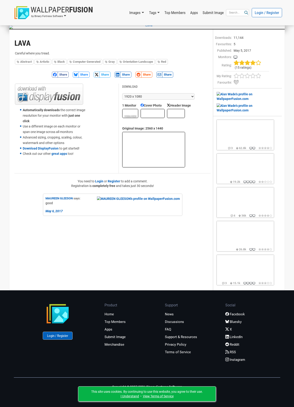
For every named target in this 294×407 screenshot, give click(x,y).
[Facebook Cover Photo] (153, 113)
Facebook (237, 314)
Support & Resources (181, 337)
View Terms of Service (158, 396)
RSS (233, 352)
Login (99, 181)
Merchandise (114, 344)
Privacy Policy (175, 344)
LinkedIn (236, 337)
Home (109, 314)
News (169, 314)
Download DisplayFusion (41, 148)
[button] (54, 13)
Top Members (175, 12)
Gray (111, 61)
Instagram (237, 360)
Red (163, 61)
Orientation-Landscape (138, 61)
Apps (194, 12)
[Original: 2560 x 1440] (153, 149)
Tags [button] (152, 12)
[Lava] (147, 25)
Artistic (44, 61)
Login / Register (267, 12)
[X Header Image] (176, 113)
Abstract (26, 61)
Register (114, 181)
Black (61, 61)
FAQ (168, 329)
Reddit (234, 344)
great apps (59, 153)
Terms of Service (178, 352)
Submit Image (213, 12)
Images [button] (135, 12)
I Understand (130, 396)
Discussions (174, 322)
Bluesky (236, 322)
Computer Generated (86, 61)
